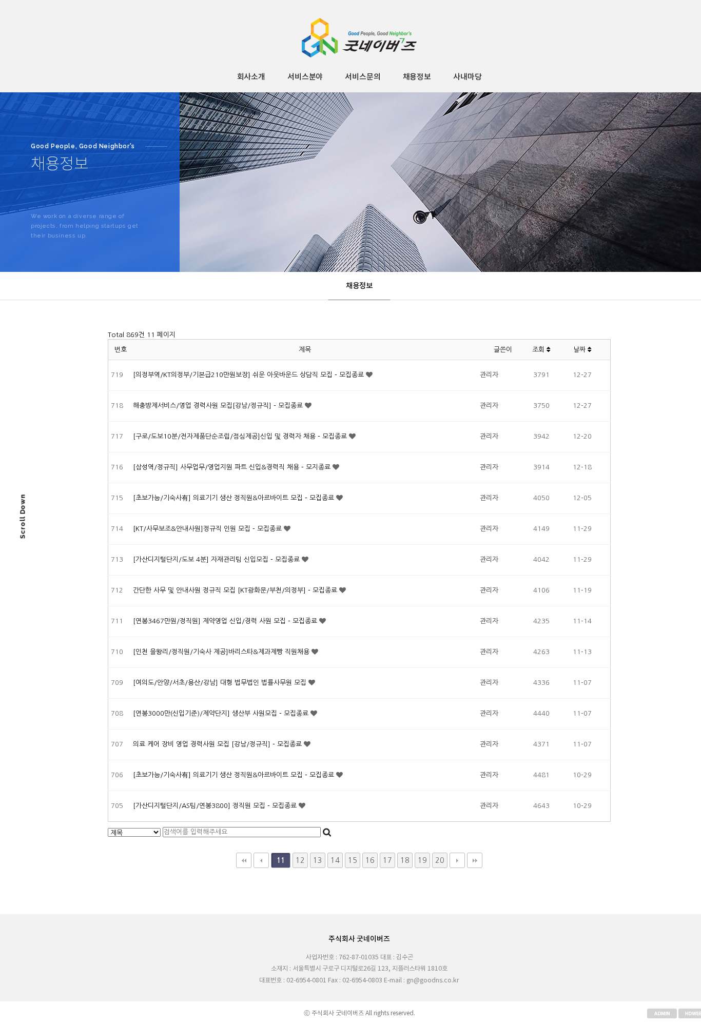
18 (405, 860)
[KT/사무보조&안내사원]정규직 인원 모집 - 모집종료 (208, 528)
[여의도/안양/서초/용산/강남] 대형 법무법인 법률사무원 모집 (220, 682)
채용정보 (417, 77)
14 (335, 860)
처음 (243, 860)
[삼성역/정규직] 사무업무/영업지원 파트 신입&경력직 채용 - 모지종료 (233, 467)
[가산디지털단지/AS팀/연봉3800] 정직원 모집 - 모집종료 (216, 805)
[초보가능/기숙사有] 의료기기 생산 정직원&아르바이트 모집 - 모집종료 (234, 498)
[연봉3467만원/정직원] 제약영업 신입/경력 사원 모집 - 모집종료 (226, 621)
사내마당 (467, 77)
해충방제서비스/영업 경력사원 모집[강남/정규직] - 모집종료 (219, 405)
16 (370, 860)
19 (422, 860)
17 (387, 860)
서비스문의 (362, 77)
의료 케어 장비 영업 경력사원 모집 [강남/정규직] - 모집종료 (218, 744)
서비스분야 (305, 77)
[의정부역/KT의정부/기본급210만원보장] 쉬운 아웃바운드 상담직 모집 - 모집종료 (249, 374)
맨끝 (474, 860)
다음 (457, 860)
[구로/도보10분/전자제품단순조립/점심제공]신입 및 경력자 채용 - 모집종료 (241, 436)
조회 (539, 349)
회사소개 (251, 77)
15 (352, 860)
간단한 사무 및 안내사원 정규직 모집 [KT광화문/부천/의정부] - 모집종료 (236, 590)
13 (317, 860)
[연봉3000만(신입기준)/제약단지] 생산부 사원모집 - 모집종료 (221, 713)
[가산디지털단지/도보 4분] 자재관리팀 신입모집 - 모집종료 (217, 559)
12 (300, 860)
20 (439, 860)
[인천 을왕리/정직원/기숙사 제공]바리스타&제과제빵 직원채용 (222, 651)
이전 (261, 860)
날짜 (580, 349)
